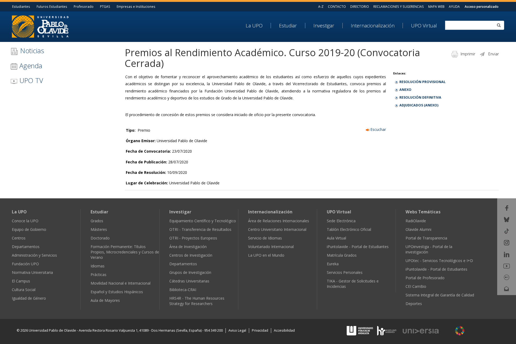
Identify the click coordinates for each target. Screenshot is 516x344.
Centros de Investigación (190, 255)
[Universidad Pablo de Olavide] (40, 25)
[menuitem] (258, 25)
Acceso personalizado (482, 6)
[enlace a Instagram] (506, 242)
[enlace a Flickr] (506, 277)
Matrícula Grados (342, 255)
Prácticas (98, 274)
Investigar (323, 25)
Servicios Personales (345, 272)
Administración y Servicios (34, 255)
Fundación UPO (25, 263)
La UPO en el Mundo (266, 255)
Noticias (31, 50)
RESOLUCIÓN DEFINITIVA (420, 97)
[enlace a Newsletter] (506, 288)
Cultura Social (23, 289)
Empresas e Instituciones (136, 6)
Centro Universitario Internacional (277, 229)
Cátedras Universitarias (189, 281)
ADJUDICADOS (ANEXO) (418, 105)
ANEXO (405, 89)
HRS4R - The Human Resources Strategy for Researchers (196, 301)
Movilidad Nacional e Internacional (120, 283)
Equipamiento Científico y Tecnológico (202, 220)
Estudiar (288, 25)
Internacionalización (373, 25)
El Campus (21, 281)
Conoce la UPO (25, 220)
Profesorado (84, 6)
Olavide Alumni (418, 229)
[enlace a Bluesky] (506, 219)
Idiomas (98, 265)
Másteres (99, 229)
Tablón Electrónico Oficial (349, 229)
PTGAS (105, 6)
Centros (19, 238)
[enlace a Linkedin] (506, 253)
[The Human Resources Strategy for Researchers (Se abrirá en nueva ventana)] (386, 330)
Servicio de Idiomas (265, 238)
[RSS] (506, 300)
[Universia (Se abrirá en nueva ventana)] (426, 331)
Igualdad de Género (29, 298)
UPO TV (30, 80)
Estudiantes (21, 6)
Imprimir (468, 53)
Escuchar (377, 129)
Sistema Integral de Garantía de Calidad (440, 295)
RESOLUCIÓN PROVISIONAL (422, 82)
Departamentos (26, 246)
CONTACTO (337, 6)
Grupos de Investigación (190, 272)
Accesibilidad (284, 330)
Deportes (414, 303)
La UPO (254, 25)
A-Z (321, 6)
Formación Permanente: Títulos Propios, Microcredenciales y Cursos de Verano (125, 252)
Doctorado (100, 238)
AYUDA (454, 6)
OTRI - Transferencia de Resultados (200, 229)
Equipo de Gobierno (29, 229)
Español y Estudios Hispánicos (117, 291)
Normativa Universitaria (32, 272)
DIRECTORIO (359, 6)
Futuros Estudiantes (52, 6)
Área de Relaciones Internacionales (278, 220)
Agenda (29, 65)
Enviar (493, 53)
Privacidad (260, 330)
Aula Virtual (336, 238)
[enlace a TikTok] (506, 230)
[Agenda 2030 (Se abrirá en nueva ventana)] (459, 330)
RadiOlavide (416, 220)
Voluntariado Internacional (271, 246)
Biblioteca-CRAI (182, 289)
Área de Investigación (188, 246)
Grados (97, 220)
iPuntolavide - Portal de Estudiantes (358, 246)
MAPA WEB (436, 6)
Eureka (333, 263)
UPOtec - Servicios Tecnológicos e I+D (439, 260)
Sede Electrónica (341, 220)
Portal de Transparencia (426, 238)
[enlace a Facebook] (506, 207)
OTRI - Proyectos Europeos (193, 238)
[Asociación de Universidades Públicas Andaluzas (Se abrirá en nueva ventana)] (360, 330)
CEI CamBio (416, 286)
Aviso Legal (237, 330)
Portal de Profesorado (425, 277)
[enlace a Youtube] (506, 265)
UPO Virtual (424, 25)
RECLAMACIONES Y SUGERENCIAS (398, 6)
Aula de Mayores (105, 300)
